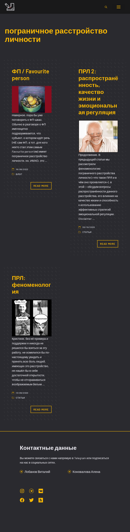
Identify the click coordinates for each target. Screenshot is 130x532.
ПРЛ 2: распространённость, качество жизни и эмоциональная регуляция (98, 91)
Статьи (87, 232)
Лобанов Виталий (37, 472)
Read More (41, 185)
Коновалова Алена (86, 472)
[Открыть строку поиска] (106, 7)
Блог (19, 174)
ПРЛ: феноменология (31, 284)
